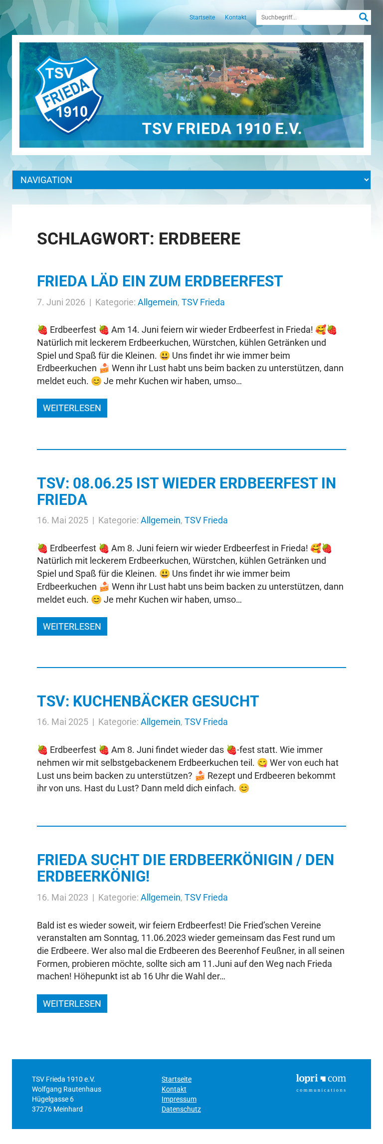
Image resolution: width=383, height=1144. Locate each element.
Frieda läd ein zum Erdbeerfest (160, 281)
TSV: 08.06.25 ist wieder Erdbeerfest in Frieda (186, 491)
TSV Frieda (203, 302)
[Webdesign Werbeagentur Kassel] (321, 1082)
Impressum (179, 1099)
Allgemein (158, 302)
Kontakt (235, 17)
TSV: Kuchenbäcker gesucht (148, 701)
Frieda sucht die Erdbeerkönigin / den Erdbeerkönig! (185, 868)
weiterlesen (72, 408)
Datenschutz (181, 1109)
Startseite (202, 17)
